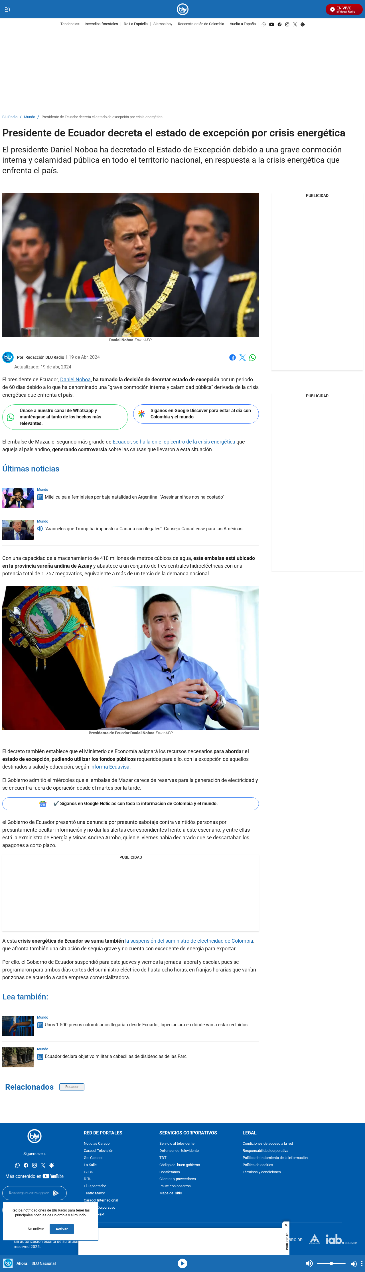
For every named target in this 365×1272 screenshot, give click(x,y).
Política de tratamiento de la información (275, 1158)
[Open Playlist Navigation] (362, 1263)
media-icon (182, 1263)
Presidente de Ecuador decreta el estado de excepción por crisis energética (102, 117)
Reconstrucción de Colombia (201, 24)
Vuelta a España (243, 24)
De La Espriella (136, 24)
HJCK (88, 1172)
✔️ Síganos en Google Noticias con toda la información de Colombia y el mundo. (135, 803)
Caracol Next (94, 1214)
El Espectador (95, 1186)
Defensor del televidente (179, 1151)
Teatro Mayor (94, 1193)
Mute (309, 1263)
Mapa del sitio (170, 1193)
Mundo (29, 117)
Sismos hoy (162, 24)
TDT (163, 1158)
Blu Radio (9, 117)
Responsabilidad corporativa (265, 1151)
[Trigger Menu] (7, 9)
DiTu (87, 1179)
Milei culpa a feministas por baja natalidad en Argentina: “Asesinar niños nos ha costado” (134, 497)
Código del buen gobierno (179, 1165)
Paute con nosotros (175, 1186)
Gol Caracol (93, 1158)
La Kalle (90, 1165)
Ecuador (71, 1086)
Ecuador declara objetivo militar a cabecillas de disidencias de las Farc (115, 1056)
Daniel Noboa (75, 379)
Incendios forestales (101, 24)
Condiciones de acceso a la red (268, 1144)
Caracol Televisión (98, 1151)
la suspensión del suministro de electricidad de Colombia (189, 941)
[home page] (182, 9)
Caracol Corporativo (99, 1207)
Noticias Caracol (97, 1144)
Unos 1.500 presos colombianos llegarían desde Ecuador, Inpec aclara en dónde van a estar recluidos (146, 1024)
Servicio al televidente (176, 1144)
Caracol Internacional (101, 1200)
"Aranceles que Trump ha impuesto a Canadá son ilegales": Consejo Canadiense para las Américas (143, 528)
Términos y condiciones (262, 1172)
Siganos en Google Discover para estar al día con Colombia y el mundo (201, 414)
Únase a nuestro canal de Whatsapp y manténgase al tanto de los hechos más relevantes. (60, 417)
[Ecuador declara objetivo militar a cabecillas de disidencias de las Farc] (18, 1057)
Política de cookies (258, 1165)
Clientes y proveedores (177, 1179)
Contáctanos (169, 1172)
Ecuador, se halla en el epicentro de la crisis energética (174, 442)
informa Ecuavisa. (110, 767)
